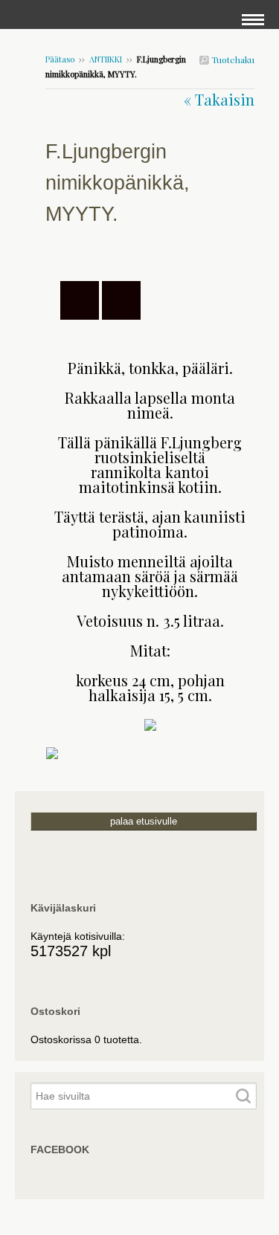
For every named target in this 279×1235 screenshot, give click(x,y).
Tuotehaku (231, 59)
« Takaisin (219, 99)
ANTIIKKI (105, 59)
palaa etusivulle (143, 821)
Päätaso (59, 59)
